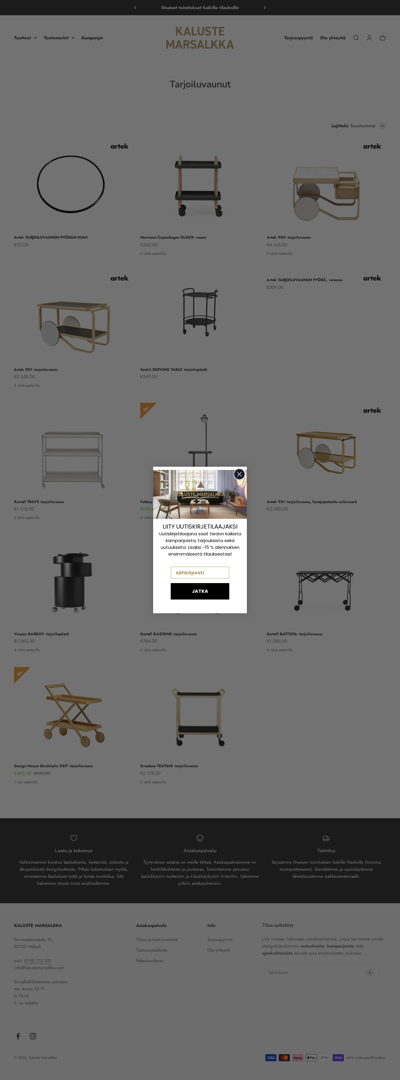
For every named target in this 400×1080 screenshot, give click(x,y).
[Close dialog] (239, 474)
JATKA (200, 591)
